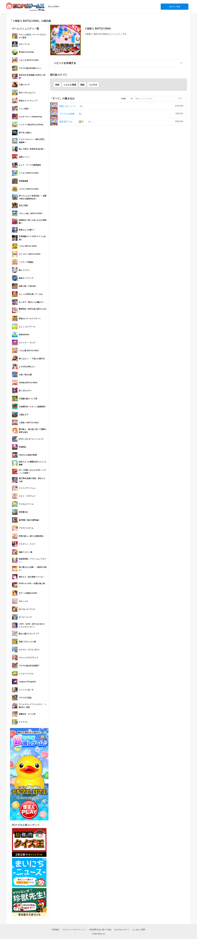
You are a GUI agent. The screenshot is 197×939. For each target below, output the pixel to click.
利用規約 (55, 929)
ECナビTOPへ (54, 6)
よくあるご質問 (138, 929)
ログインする (174, 6)
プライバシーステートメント (74, 929)
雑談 (82, 84)
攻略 (57, 84)
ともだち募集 (69, 84)
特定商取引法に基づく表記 (100, 929)
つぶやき (93, 84)
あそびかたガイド (121, 929)
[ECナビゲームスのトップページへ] (25, 7)
